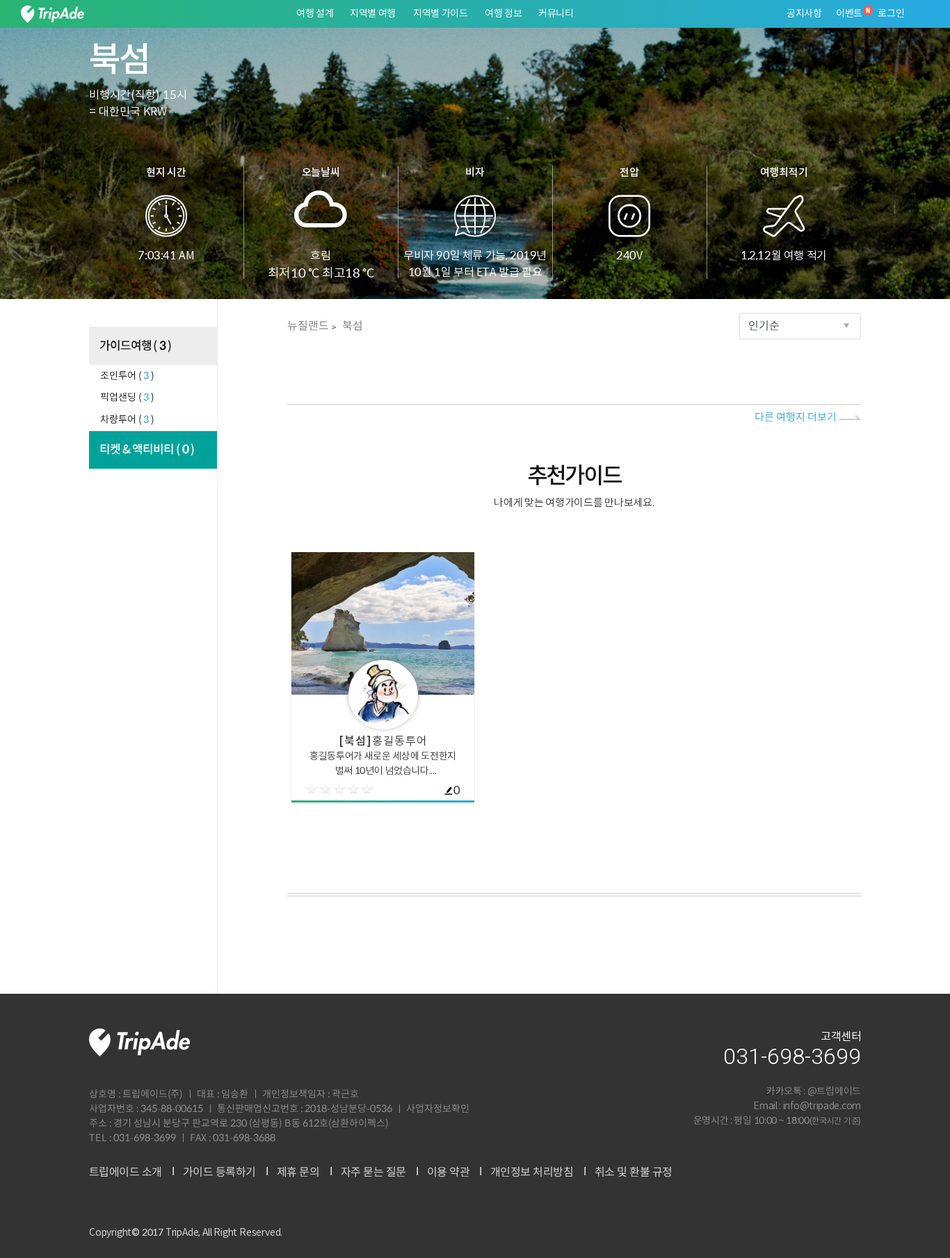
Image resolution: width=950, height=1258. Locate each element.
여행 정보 (503, 13)
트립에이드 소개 (125, 1172)
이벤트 (849, 13)
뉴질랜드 (308, 326)
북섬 (352, 326)
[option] (382, 677)
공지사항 (804, 13)
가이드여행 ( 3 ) (135, 346)
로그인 (891, 13)
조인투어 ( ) (127, 376)
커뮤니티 (556, 13)
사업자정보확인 (437, 1109)
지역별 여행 (373, 13)
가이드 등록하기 (219, 1172)
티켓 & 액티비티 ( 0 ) (147, 450)
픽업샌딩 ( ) (127, 397)
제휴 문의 (298, 1172)
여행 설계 (315, 13)
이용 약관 (447, 1172)
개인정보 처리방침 (532, 1172)
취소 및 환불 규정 (633, 1172)
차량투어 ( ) (127, 420)
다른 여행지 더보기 (796, 418)
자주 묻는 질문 (372, 1172)
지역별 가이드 (440, 13)
